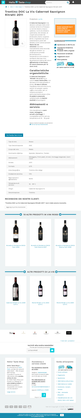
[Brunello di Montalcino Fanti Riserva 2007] (40, 231)
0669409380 (42, 372)
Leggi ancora (11, 392)
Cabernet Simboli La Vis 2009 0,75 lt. (15, 303)
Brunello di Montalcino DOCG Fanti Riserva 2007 (40, 246)
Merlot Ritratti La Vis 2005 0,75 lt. (65, 303)
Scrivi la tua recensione (39, 124)
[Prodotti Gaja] (57, 333)
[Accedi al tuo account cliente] (73, 3)
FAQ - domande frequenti (63, 394)
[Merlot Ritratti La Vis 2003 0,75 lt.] (40, 288)
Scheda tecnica (14, 135)
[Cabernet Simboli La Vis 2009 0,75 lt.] (16, 288)
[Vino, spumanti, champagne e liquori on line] (13, 2)
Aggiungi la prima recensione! (15, 207)
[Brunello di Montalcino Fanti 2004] (16, 231)
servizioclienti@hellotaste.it (40, 387)
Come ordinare (62, 372)
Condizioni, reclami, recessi (64, 388)
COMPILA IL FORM (43, 390)
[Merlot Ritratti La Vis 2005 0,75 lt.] (65, 288)
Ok (62, 415)
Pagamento (61, 375)
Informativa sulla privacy (65, 381)
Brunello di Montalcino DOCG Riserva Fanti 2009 (65, 246)
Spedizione (61, 378)
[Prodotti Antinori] (12, 333)
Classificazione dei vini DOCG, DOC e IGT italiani (66, 399)
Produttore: (34, 19)
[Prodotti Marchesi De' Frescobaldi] (23, 333)
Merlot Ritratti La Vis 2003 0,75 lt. (40, 303)
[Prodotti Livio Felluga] (69, 333)
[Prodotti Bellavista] (46, 333)
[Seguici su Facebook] (44, 395)
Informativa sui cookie (65, 384)
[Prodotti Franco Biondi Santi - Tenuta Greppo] (35, 333)
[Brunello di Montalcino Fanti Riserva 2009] (65, 231)
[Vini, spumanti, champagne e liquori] (6, 7)
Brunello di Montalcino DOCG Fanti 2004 (15, 246)
